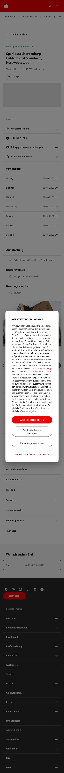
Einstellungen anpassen (32, 443)
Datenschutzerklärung (41, 368)
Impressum (43, 454)
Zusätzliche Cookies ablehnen (32, 431)
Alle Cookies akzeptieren (32, 420)
